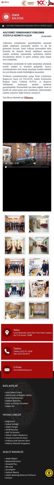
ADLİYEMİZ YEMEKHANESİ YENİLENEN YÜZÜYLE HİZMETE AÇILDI (29, 26)
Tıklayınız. (28, 98)
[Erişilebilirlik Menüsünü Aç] (49, 473)
